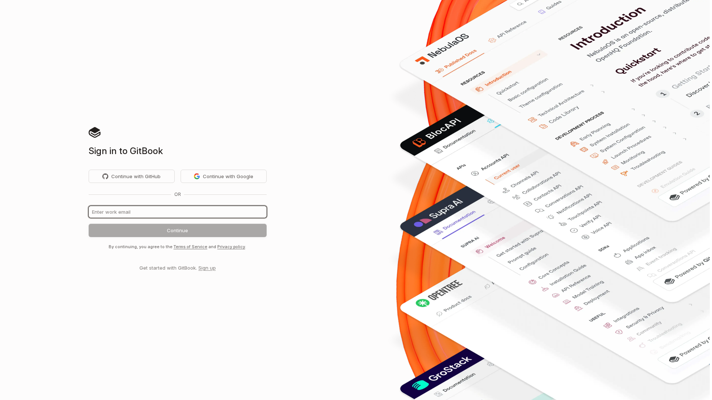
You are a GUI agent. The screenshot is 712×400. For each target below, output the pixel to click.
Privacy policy (231, 246)
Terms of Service (190, 246)
